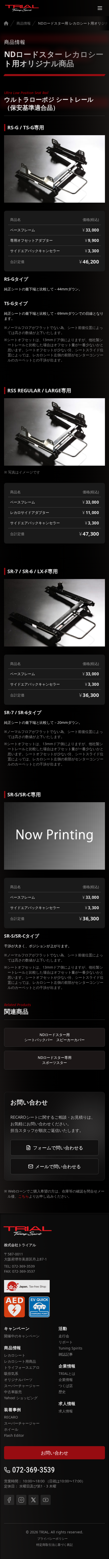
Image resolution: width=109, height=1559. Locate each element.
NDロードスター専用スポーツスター (54, 1060)
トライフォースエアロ (22, 1367)
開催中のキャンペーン (22, 1336)
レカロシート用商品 (20, 1361)
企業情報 (66, 1379)
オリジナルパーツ (18, 1379)
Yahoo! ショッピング (21, 1397)
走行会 (64, 1336)
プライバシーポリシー (52, 1539)
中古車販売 (13, 1391)
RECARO (11, 1417)
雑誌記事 (66, 1354)
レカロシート (14, 1355)
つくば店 (66, 1385)
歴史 (62, 1391)
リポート (66, 1342)
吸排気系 (11, 1373)
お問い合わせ (54, 1453)
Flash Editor (14, 1435)
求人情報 (66, 1411)
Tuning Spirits (70, 1348)
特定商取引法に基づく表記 (54, 1545)
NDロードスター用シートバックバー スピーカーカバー (54, 1037)
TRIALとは (67, 1373)
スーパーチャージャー (22, 1385)
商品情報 (23, 23)
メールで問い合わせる (58, 1166)
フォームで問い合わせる (58, 1148)
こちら (23, 1196)
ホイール (11, 1429)
